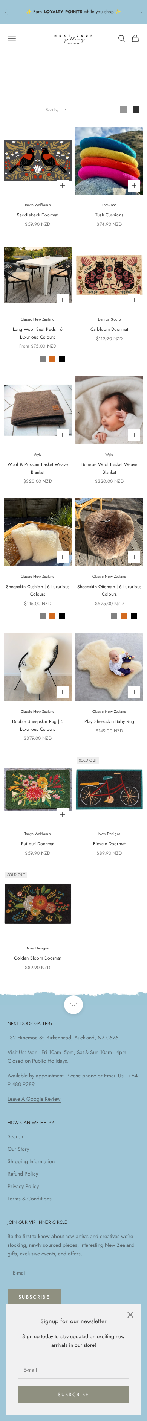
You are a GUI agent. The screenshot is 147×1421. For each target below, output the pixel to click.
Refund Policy (23, 1174)
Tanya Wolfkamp (37, 205)
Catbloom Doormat (109, 329)
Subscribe (73, 1394)
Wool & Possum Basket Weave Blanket (38, 468)
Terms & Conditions (30, 1198)
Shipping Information (31, 1161)
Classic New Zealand (38, 319)
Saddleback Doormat (37, 214)
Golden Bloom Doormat (37, 958)
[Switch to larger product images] (123, 110)
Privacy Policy (23, 1186)
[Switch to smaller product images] (136, 110)
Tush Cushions (109, 214)
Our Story (18, 1149)
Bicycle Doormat (109, 843)
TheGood (109, 205)
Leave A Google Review (34, 1099)
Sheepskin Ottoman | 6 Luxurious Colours (109, 590)
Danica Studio (109, 319)
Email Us (114, 1075)
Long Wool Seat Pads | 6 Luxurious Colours (38, 333)
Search (15, 1136)
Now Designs (109, 834)
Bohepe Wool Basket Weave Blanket (109, 468)
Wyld (38, 454)
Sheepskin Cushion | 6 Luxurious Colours (38, 590)
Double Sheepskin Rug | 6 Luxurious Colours (38, 725)
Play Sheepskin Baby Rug (109, 721)
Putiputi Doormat (37, 843)
